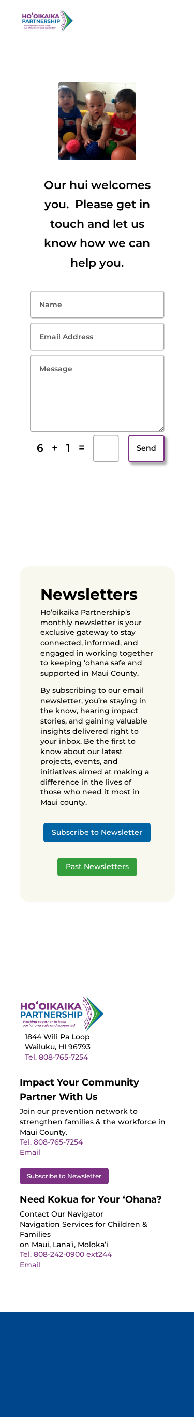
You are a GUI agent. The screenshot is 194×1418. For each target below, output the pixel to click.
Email (30, 1152)
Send (146, 448)
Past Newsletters (97, 866)
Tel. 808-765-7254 (56, 1057)
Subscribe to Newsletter (97, 832)
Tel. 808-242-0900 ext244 (66, 1254)
